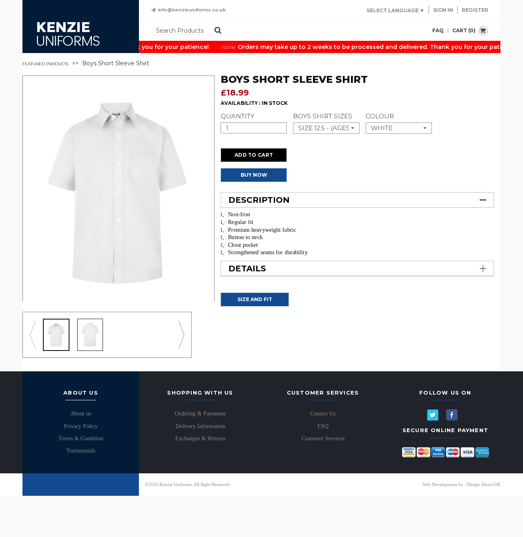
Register (475, 10)
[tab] (357, 200)
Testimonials (80, 451)
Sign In (443, 10)
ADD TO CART (254, 155)
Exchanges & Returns (200, 438)
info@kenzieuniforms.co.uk (192, 10)
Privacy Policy (81, 426)
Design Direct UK (484, 484)
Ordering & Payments (200, 414)
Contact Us (322, 414)
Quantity (237, 116)
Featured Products (45, 63)
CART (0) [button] (464, 30)
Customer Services (323, 438)
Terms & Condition (80, 438)
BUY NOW (254, 175)
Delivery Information (200, 426)
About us (80, 414)
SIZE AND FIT (254, 299)
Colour (380, 116)
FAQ (438, 30)
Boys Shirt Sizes (322, 116)
